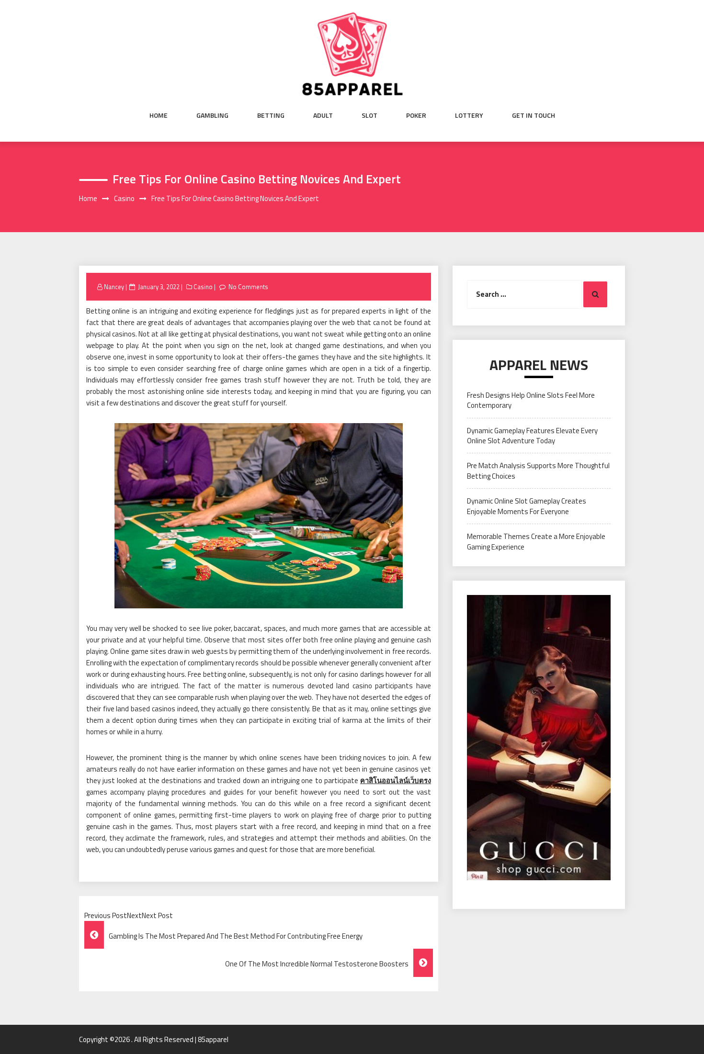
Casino (203, 287)
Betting (270, 115)
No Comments (248, 287)
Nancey (114, 287)
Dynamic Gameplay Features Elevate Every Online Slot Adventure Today (532, 435)
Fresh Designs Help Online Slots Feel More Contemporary (531, 400)
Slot (369, 115)
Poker (416, 115)
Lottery (469, 115)
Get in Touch (533, 115)
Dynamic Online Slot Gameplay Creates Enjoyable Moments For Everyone (526, 505)
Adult (323, 115)
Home (158, 115)
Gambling (212, 115)
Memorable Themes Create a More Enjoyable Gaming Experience (536, 541)
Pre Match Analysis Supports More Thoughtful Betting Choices (538, 470)
